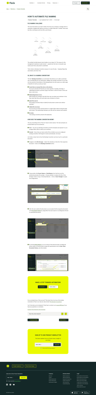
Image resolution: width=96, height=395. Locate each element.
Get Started (41, 286)
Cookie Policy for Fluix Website (82, 383)
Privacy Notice (52, 348)
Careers (50, 377)
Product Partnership (52, 380)
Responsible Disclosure (81, 386)
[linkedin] (7, 384)
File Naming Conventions (56, 301)
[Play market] (85, 392)
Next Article (63, 320)
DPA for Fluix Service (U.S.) (82, 379)
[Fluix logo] (10, 3)
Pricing (48, 3)
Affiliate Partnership (52, 379)
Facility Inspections (66, 380)
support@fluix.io (60, 305)
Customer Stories (41, 3)
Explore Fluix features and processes (36, 309)
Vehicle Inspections (66, 377)
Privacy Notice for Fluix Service (82, 375)
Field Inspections (66, 382)
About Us (50, 375)
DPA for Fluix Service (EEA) (82, 380)
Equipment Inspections (67, 379)
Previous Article (34, 320)
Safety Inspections (66, 375)
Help (7, 9)
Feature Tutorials (21, 9)
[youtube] (14, 384)
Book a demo (53, 286)
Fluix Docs (13, 9)
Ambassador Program (53, 382)
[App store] (75, 392)
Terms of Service (80, 385)
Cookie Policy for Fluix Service (82, 382)
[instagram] (10, 384)
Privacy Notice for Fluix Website (82, 377)
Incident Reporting (66, 383)
